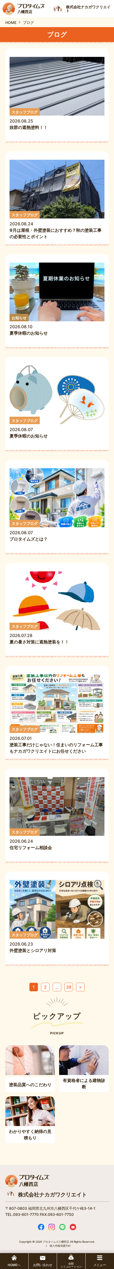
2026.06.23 (33, 943)
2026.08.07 (29, 428)
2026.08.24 (56, 226)
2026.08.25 (29, 120)
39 (68, 987)
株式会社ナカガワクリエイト (52, 1194)
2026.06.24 (33, 840)
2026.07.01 (56, 740)
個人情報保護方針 (60, 1245)
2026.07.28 (39, 634)
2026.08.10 (29, 325)
